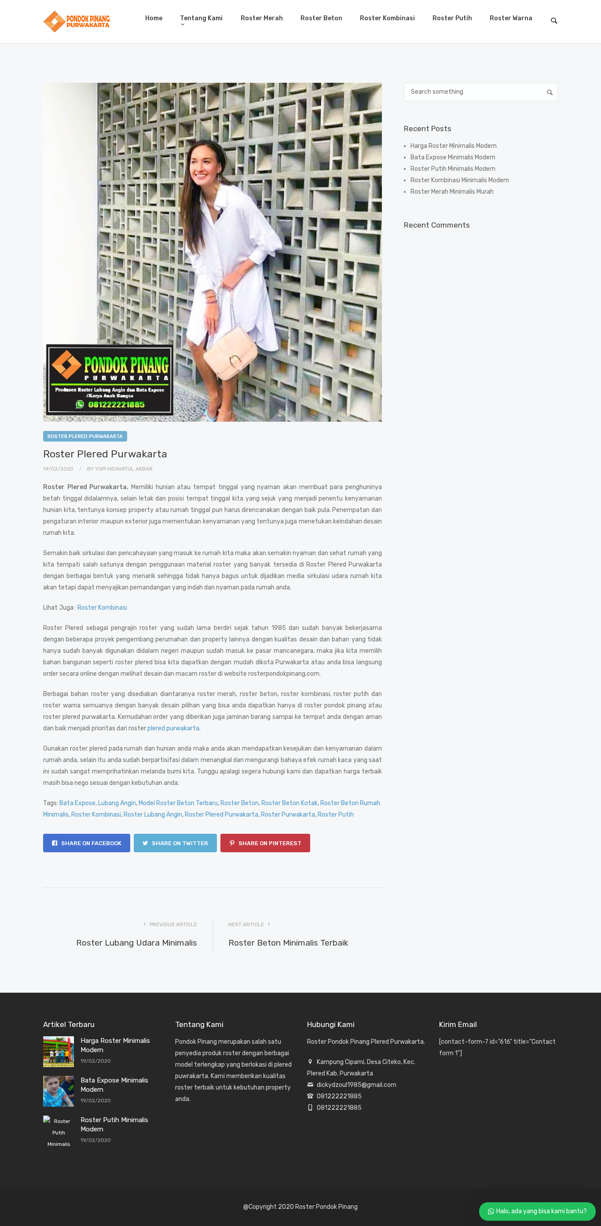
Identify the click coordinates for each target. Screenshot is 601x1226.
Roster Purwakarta (288, 814)
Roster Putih (452, 18)
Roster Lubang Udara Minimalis (136, 943)
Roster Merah (262, 18)
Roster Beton (321, 18)
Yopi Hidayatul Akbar (124, 469)
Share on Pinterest (269, 843)
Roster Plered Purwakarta (85, 436)
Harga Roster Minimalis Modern (453, 146)
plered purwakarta (173, 728)
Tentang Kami (201, 18)
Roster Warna (511, 18)
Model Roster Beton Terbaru (178, 803)
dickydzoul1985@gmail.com (356, 1085)
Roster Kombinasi (387, 18)
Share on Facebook (90, 843)
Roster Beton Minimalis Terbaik (288, 943)
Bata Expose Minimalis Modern (452, 157)
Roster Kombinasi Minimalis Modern (459, 180)
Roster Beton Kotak (289, 803)
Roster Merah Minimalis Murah (452, 191)
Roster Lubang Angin (153, 814)
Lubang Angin (117, 803)
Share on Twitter (179, 843)
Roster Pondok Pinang (326, 1207)
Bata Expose (77, 803)
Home (153, 18)
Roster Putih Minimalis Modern (452, 169)
